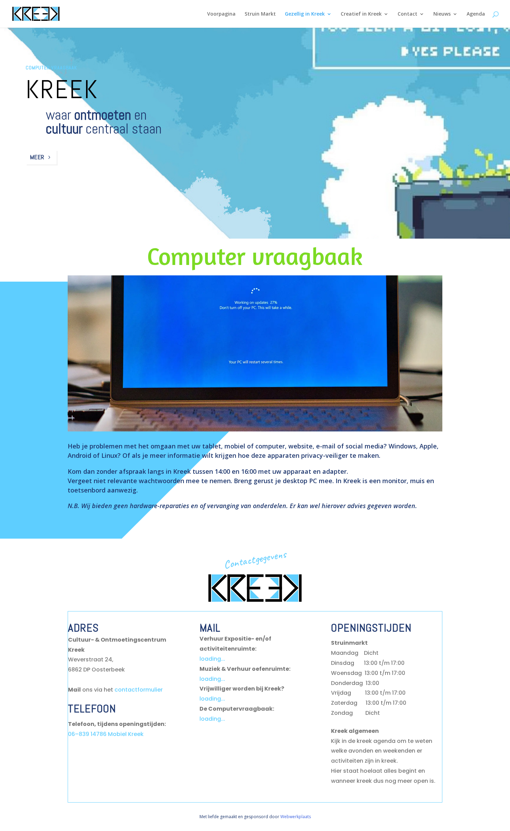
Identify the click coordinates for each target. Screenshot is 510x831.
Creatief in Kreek (361, 14)
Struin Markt (260, 14)
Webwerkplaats (295, 817)
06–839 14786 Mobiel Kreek (106, 734)
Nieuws (442, 14)
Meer (37, 157)
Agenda (476, 14)
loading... (212, 659)
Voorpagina (221, 14)
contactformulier (138, 690)
